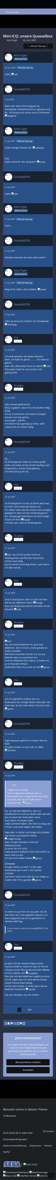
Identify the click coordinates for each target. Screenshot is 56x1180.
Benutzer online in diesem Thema (25, 1109)
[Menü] (42, 4)
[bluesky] (18, 1023)
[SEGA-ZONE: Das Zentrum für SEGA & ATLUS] (10, 4)
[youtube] (12, 1023)
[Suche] (33, 4)
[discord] (24, 1023)
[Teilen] (50, 46)
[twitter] (6, 1023)
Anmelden (28, 1069)
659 (29, 1009)
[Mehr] (49, 67)
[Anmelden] (48, 3)
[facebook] (9, 1023)
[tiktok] (21, 1023)
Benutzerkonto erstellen (28, 1062)
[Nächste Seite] (36, 1010)
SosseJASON (35, 928)
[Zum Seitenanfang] (51, 1175)
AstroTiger (12, 40)
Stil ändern (48, 1131)
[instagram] (15, 1023)
